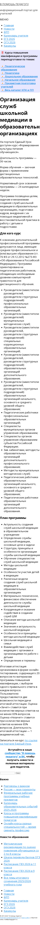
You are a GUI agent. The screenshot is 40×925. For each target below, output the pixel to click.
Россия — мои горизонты (19, 789)
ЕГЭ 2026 (9, 39)
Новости (9, 28)
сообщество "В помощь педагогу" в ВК (20, 754)
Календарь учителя (16, 35)
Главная (9, 25)
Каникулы (10, 45)
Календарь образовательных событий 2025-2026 (20, 806)
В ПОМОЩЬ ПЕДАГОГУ (14, 4)
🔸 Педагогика (10, 73)
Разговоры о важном (17, 786)
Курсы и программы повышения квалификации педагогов (20, 817)
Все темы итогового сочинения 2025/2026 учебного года (17, 881)
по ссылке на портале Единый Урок (18, 742)
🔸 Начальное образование (18, 79)
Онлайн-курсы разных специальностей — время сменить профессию (20, 827)
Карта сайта (25, 918)
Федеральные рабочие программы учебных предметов (18, 796)
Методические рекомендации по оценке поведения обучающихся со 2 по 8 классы (21, 849)
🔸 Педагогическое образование (13, 67)
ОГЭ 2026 (9, 42)
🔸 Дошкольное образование (19, 76)
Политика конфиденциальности (10, 918)
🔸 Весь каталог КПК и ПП (17, 90)
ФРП (6, 32)
